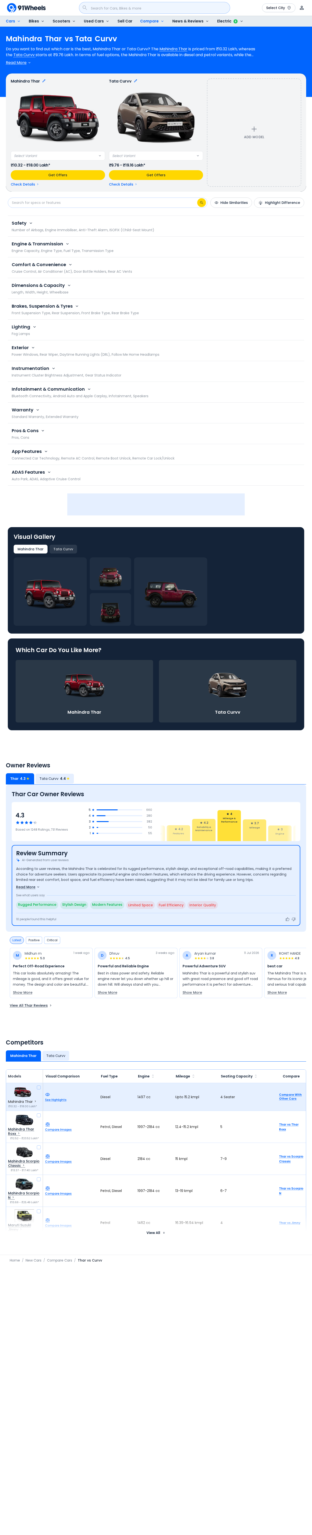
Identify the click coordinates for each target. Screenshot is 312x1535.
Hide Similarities (234, 202)
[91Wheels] (26, 8)
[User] (301, 7)
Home (15, 1260)
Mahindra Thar (173, 49)
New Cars (33, 1260)
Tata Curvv (24, 55)
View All (153, 1232)
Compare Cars (59, 1260)
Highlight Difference (282, 202)
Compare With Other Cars (290, 1097)
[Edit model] (44, 81)
